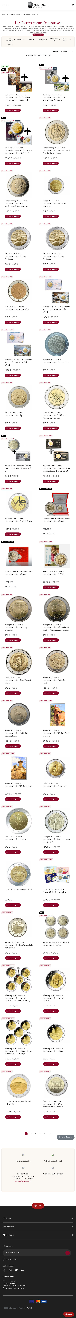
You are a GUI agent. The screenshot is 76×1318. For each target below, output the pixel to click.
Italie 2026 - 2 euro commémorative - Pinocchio (54, 784)
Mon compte (8, 1234)
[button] (38, 1206)
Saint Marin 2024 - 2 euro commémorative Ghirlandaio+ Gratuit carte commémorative (17, 97)
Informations (8, 1226)
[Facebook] (4, 1270)
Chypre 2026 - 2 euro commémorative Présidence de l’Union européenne (55, 415)
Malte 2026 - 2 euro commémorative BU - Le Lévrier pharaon (56, 733)
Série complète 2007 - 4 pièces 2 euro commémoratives (56, 943)
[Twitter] (16, 1270)
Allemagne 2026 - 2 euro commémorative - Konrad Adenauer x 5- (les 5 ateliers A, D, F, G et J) (18, 999)
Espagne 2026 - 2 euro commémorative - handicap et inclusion (17, 627)
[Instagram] (10, 1270)
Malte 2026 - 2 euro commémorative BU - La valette (18, 784)
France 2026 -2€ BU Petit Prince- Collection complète (54, 890)
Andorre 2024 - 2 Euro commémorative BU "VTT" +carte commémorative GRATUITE (54, 98)
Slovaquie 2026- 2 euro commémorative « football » (17, 308)
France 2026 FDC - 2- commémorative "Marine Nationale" (15, 256)
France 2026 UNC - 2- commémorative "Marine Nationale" (53, 256)
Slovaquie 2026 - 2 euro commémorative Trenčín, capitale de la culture (19, 945)
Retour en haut (65, 1137)
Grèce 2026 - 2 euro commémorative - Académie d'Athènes (54, 203)
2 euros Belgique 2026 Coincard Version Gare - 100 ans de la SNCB (18, 362)
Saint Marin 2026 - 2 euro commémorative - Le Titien (54, 573)
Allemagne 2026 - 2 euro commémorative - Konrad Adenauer (53, 998)
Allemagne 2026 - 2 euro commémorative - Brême (53, 1049)
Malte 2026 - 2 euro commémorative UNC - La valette (54, 680)
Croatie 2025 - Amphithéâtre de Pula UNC (18, 1102)
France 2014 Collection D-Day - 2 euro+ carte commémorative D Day (18, 468)
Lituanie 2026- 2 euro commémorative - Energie (15, 837)
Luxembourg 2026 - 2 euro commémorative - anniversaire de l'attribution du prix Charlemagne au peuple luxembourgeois (56, 153)
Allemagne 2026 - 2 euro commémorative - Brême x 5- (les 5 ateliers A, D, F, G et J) (18, 1051)
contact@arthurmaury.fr (23, 1181)
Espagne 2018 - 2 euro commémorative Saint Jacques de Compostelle (56, 839)
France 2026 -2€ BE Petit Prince (18, 889)
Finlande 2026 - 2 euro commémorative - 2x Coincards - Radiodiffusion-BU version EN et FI (57, 469)
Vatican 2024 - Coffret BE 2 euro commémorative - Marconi (56, 520)
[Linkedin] (22, 1270)
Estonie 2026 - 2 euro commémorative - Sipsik (15, 414)
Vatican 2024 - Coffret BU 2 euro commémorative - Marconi (19, 573)
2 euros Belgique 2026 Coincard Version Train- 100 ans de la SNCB (56, 309)
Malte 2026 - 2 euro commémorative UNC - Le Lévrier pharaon (16, 733)
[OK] (67, 1253)
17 (45, 1133)
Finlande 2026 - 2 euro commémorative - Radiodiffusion (18, 520)
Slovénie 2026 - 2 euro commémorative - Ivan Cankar (55, 361)
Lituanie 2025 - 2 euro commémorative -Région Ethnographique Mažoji (53, 1104)
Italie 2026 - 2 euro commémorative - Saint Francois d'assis (18, 680)
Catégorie (7, 1218)
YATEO (29, 1308)
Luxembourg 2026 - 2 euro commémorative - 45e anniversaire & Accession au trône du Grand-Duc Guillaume (18, 204)
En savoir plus (38, 35)
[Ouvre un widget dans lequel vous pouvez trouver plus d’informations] (68, 1314)
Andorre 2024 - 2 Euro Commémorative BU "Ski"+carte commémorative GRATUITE (18, 150)
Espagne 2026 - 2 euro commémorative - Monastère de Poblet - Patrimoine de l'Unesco (56, 627)
